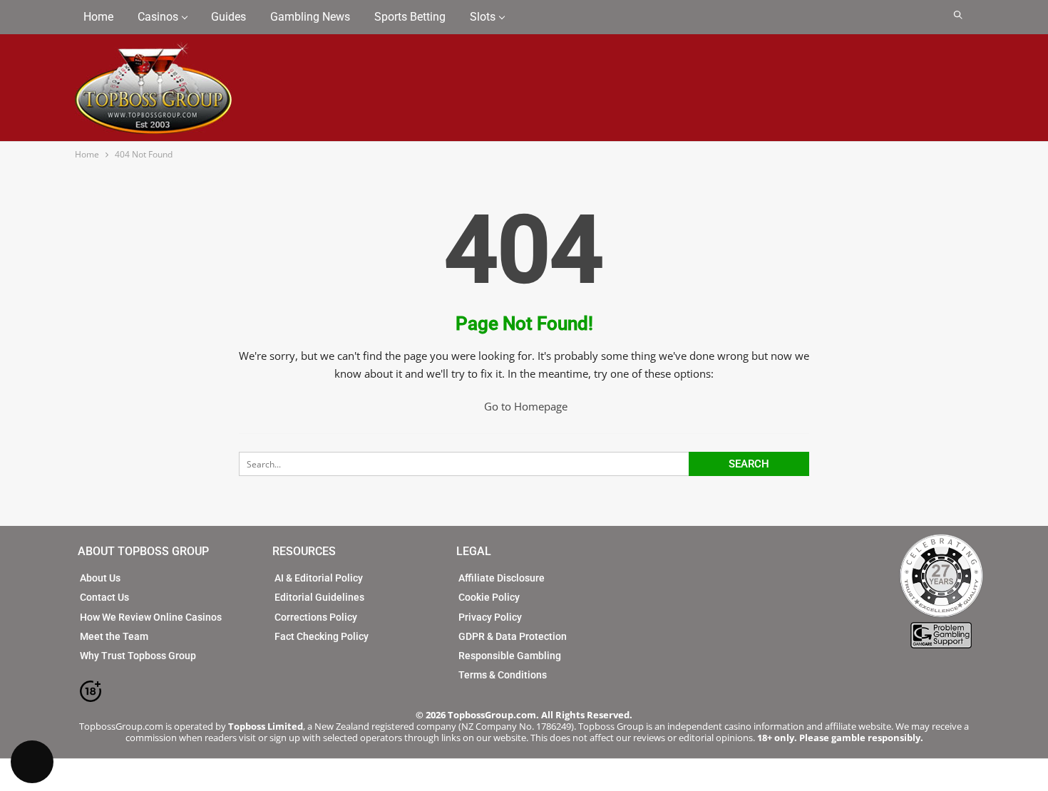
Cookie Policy (489, 597)
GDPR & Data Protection (512, 636)
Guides (228, 17)
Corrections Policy (315, 617)
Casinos (158, 17)
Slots (482, 17)
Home (98, 17)
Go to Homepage (525, 406)
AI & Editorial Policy (318, 578)
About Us (100, 578)
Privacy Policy (490, 617)
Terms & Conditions (502, 675)
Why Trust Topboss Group (138, 655)
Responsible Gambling (509, 655)
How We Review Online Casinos (151, 617)
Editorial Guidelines (319, 597)
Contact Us (104, 597)
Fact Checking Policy (321, 636)
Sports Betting (410, 17)
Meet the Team (114, 636)
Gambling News (310, 17)
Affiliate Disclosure (501, 578)
